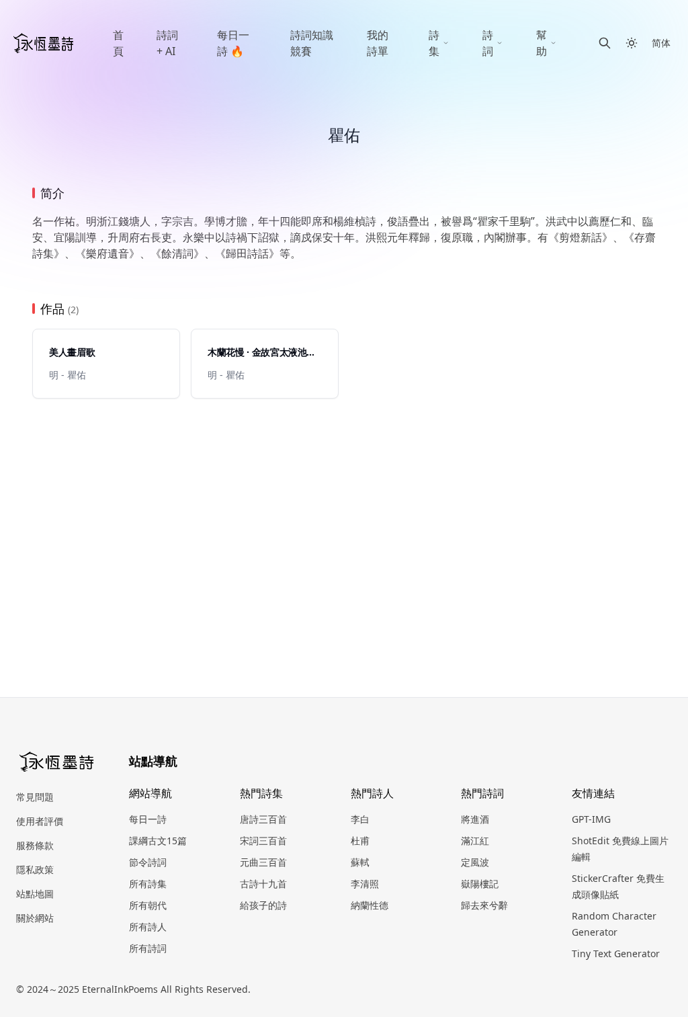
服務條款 (35, 845)
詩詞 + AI (167, 43)
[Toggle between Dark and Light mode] (631, 43)
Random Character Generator (614, 923)
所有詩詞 (148, 948)
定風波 (475, 862)
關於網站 (35, 917)
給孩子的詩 (263, 905)
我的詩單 (377, 43)
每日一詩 (148, 819)
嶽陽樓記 (480, 883)
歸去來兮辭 (484, 905)
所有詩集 (148, 883)
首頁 (118, 43)
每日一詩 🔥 (233, 43)
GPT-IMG (591, 819)
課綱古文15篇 (158, 840)
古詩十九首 (263, 883)
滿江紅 (475, 840)
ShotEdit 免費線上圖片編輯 (620, 848)
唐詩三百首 (263, 819)
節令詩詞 (148, 862)
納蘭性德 (369, 905)
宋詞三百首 (263, 840)
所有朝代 (148, 905)
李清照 (365, 883)
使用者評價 (39, 821)
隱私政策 (35, 869)
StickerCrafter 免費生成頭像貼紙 (618, 886)
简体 (661, 42)
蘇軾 (360, 862)
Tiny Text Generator (616, 953)
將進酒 (475, 819)
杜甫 (360, 840)
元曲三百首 (263, 862)
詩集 (434, 43)
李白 (360, 819)
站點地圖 (35, 893)
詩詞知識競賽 (311, 43)
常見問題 (35, 796)
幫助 (541, 43)
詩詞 (487, 43)
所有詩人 (148, 926)
